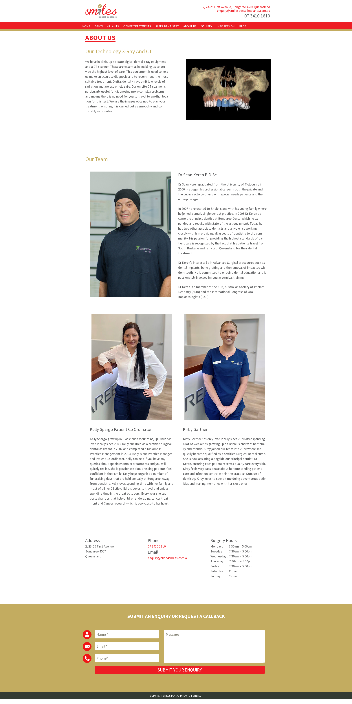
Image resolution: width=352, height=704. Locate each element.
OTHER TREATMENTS (137, 26)
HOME (86, 26)
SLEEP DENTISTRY (167, 26)
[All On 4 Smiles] (101, 11)
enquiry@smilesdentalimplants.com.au (243, 10)
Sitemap (197, 695)
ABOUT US (189, 26)
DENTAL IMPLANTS (107, 26)
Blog (242, 26)
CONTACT (90, 35)
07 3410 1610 (257, 16)
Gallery (206, 26)
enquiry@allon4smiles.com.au (168, 558)
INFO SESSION (226, 26)
